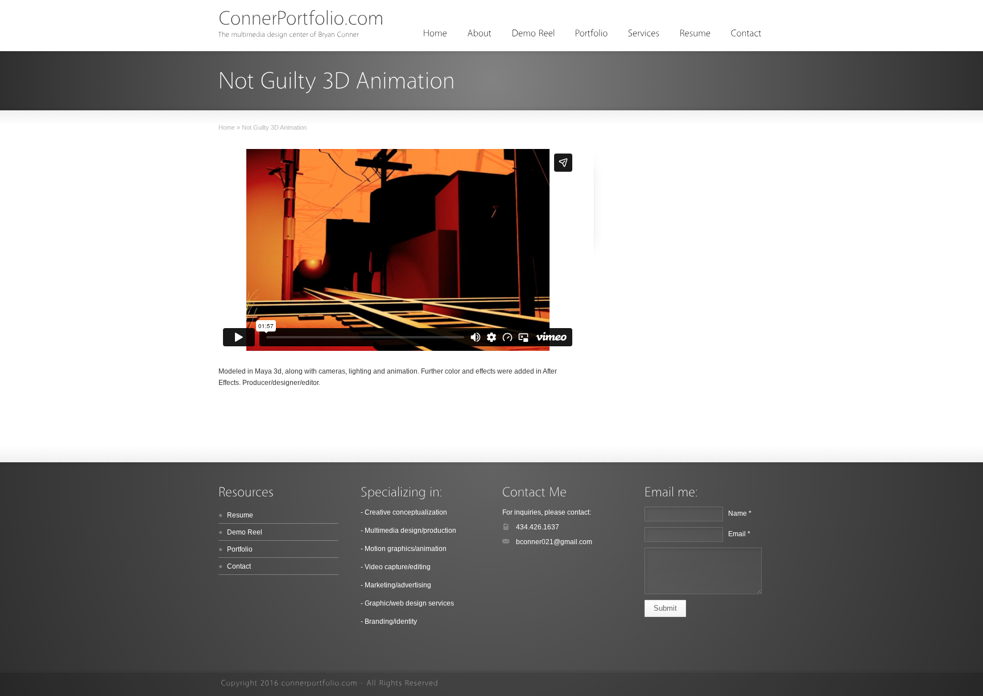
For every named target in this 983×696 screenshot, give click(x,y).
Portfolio (240, 549)
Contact (239, 566)
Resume (240, 515)
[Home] (435, 33)
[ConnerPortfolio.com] (300, 17)
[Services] (643, 33)
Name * (739, 513)
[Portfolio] (592, 33)
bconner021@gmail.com (554, 542)
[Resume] (695, 33)
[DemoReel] (533, 33)
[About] (480, 33)
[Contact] (746, 33)
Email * (739, 534)
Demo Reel (244, 532)
